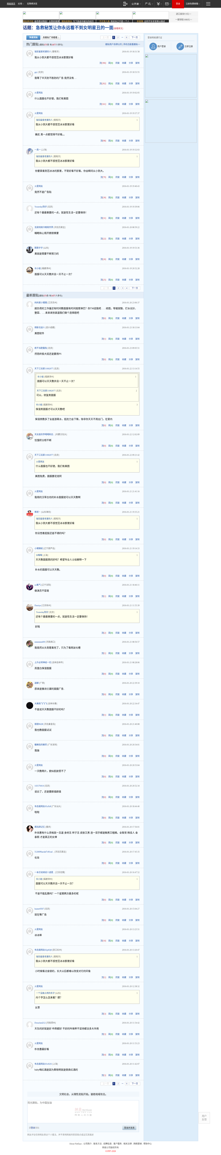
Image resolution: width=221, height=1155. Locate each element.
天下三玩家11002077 (44, 368)
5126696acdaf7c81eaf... (44, 852)
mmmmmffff (40, 642)
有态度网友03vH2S (43, 1064)
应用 (20, 4)
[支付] (159, 3)
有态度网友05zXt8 (43, 806)
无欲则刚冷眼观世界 (44, 227)
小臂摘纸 (39, 548)
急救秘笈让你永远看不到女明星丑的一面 (74, 27)
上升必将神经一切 (43, 662)
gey (36, 72)
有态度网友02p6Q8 (43, 950)
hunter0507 (39, 909)
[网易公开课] (136, 3)
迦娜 (37, 683)
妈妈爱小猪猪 (41, 302)
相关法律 (127, 1144)
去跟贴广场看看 (50, 37)
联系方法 (97, 1144)
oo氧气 (38, 585)
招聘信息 (107, 1144)
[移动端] (125, 3)
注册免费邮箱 (192, 4)
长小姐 (38, 268)
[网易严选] (148, 3)
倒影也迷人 (40, 327)
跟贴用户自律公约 (113, 44)
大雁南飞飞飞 (41, 703)
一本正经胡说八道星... (45, 872)
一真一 (38, 150)
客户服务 (117, 1144)
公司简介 (87, 1144)
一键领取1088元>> (183, 19)
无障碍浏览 (32, 4)
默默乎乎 (39, 248)
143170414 (39, 786)
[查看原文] (118, 28)
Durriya (38, 605)
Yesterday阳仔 (41, 207)
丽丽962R (39, 724)
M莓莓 (39, 555)
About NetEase (75, 1144)
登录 (178, 4)
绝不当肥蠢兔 (41, 348)
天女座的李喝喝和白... (45, 434)
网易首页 (11, 4)
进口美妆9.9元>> (183, 14)
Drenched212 (40, 1023)
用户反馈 (204, 1118)
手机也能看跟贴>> (131, 44)
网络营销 (137, 1144)
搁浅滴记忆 (40, 827)
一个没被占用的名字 (45, 993)
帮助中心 (147, 1144)
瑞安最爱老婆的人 (43, 51)
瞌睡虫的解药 (41, 745)
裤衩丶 (38, 512)
